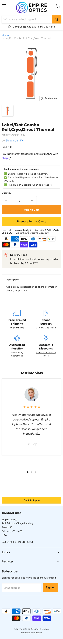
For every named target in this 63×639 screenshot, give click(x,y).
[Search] (56, 19)
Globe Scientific (14, 140)
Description (12, 279)
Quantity (6, 193)
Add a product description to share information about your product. (31, 288)
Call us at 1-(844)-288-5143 (17, 542)
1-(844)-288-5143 (45, 26)
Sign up (50, 587)
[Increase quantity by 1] (32, 200)
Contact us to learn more (46, 354)
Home (5, 35)
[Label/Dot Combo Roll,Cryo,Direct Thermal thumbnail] (7, 111)
